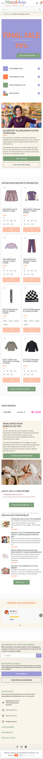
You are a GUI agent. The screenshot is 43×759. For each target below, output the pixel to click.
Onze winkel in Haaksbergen (21, 680)
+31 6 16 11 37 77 (11, 710)
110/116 (11, 321)
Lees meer (14, 529)
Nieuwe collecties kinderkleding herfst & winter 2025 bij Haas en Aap (25, 534)
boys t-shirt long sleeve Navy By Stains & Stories (11, 361)
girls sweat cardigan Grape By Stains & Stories (31, 211)
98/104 (5, 321)
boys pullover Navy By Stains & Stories (31, 360)
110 (15, 220)
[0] (41, 3)
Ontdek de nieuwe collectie (20, 389)
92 (4, 220)
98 (7, 220)
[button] (2, 615)
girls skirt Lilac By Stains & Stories (10, 210)
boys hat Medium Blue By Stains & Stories (31, 310)
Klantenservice (21, 674)
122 (8, 224)
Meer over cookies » (29, 755)
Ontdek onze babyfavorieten (21, 456)
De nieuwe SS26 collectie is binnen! (26, 519)
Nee (21, 755)
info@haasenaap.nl (11, 721)
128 (11, 224)
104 (11, 220)
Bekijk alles (20, 582)
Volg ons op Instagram (21, 165)
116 (4, 224)
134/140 (5, 324)
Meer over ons (21, 158)
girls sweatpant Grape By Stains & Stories (30, 261)
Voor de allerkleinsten (20, 505)
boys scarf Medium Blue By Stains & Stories (10, 311)
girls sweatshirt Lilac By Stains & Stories (9, 261)
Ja (16, 755)
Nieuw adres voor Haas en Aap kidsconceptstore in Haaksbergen (26, 551)
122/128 (16, 321)
